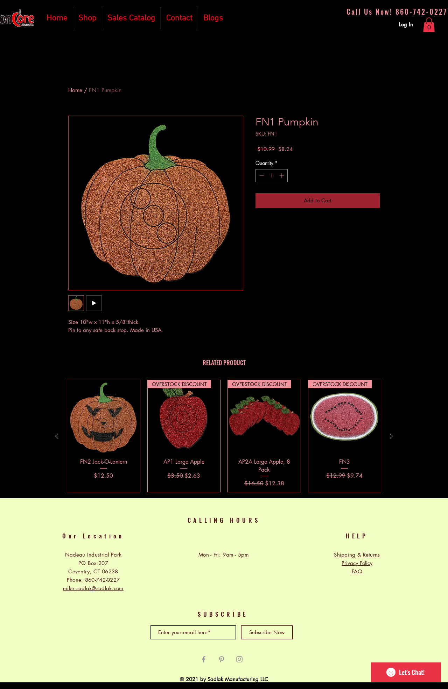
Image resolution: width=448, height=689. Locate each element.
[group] (224, 436)
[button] (429, 24)
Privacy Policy (357, 563)
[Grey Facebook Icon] (204, 659)
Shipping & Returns (357, 554)
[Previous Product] (56, 436)
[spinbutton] (271, 175)
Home (75, 90)
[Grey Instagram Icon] (239, 659)
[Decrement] (261, 175)
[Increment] (282, 175)
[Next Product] (391, 436)
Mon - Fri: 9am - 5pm (223, 554)
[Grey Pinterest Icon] (221, 659)
